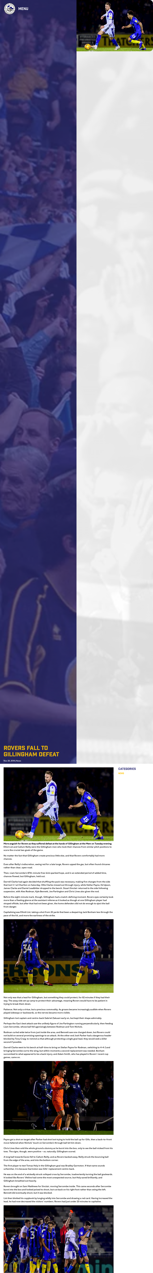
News (18, 761)
